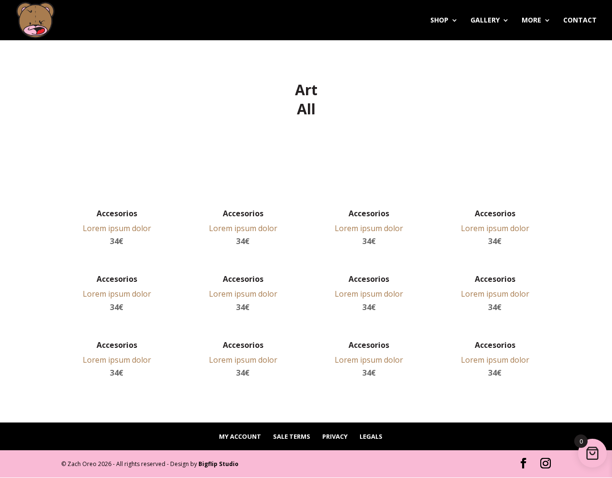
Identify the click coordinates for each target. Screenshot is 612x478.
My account (240, 436)
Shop (439, 20)
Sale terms (291, 436)
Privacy (335, 436)
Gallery (485, 20)
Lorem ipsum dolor (117, 228)
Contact (580, 20)
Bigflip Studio (218, 464)
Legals (371, 436)
